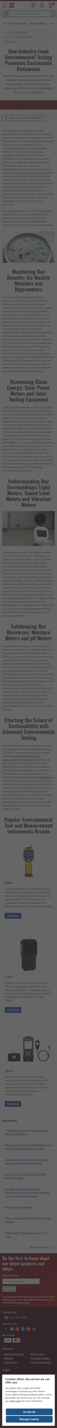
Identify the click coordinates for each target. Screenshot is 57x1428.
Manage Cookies (29, 1419)
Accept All (29, 1412)
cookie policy (15, 1401)
